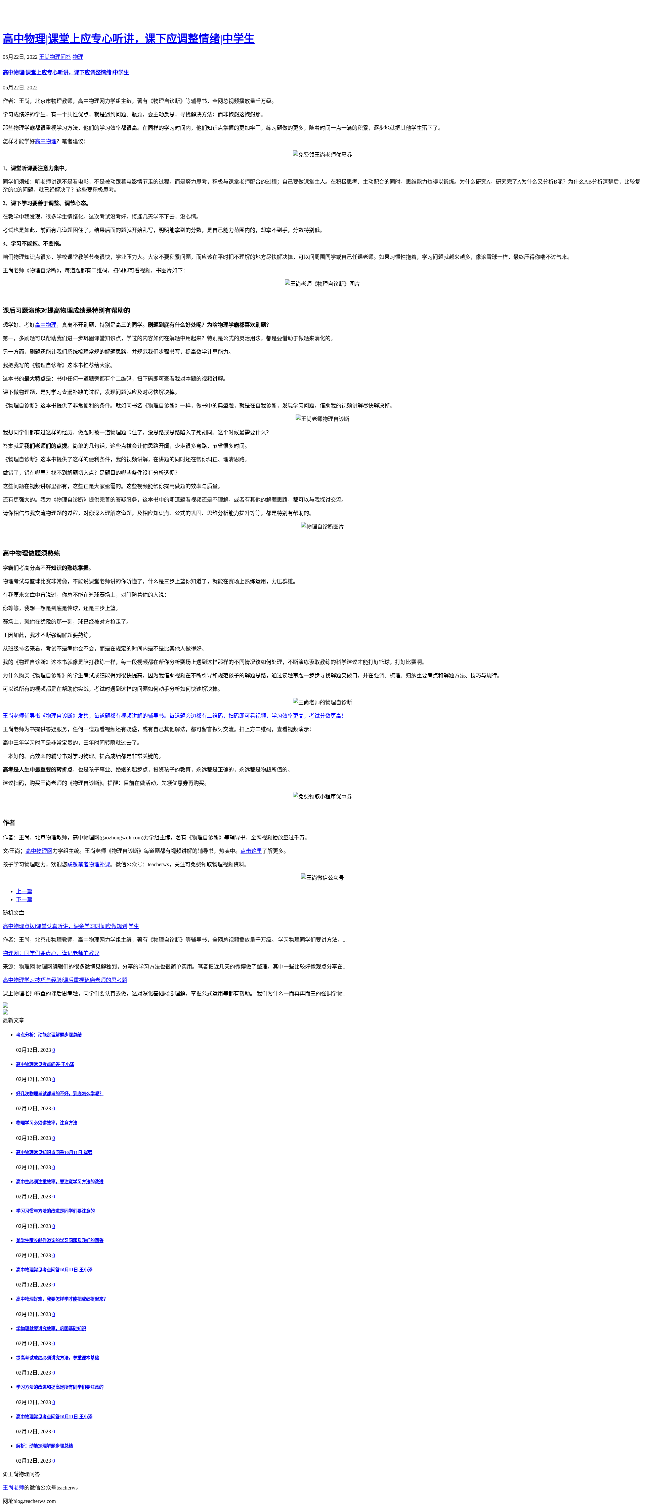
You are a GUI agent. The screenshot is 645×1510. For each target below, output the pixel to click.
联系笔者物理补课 (88, 864)
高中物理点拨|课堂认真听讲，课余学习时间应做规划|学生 (71, 926)
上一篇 (24, 891)
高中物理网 (39, 851)
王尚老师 (13, 1488)
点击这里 (251, 851)
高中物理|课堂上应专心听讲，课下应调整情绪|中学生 (129, 39)
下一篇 (24, 899)
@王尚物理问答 (40, 16)
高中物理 (45, 141)
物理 (78, 57)
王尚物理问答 (55, 57)
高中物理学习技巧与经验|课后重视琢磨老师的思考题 (65, 980)
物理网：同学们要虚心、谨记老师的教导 (51, 953)
